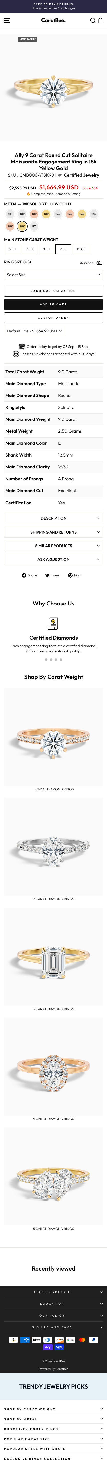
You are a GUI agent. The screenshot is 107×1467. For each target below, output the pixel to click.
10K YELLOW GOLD (46, 214)
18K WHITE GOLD (94, 214)
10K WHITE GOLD (22, 214)
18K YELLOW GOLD (22, 226)
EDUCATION (52, 1303)
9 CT (63, 249)
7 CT (29, 249)
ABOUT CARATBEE (52, 1292)
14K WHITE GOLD (58, 214)
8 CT (46, 249)
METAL (37, 203)
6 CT (12, 249)
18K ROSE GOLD (10, 226)
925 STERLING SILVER (10, 214)
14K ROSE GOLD (70, 214)
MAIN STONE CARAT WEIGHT (31, 239)
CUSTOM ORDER (53, 317)
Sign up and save (52, 1327)
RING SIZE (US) (17, 261)
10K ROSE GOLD (34, 214)
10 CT (81, 249)
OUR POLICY (52, 1315)
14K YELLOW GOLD (82, 214)
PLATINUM (34, 226)
